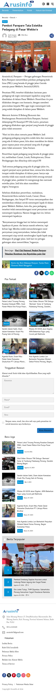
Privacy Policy (7, 656)
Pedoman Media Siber (10, 652)
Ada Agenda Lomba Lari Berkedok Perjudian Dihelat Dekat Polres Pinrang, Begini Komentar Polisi (40, 359)
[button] (43, 4)
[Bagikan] (51, 35)
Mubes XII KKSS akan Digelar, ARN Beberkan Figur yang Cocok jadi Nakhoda (41, 332)
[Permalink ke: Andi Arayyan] (5, 35)
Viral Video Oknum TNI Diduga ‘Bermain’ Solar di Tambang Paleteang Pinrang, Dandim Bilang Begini (41, 304)
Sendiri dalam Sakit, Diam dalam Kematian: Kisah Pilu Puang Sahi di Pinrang (13, 332)
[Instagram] (23, 675)
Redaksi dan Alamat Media (12, 660)
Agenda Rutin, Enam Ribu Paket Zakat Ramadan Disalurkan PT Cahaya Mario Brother (13, 359)
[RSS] (28, 675)
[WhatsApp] (51, 273)
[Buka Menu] (47, 4)
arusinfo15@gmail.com (15, 632)
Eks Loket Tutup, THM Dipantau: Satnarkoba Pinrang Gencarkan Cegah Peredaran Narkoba (32, 591)
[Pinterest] (14, 675)
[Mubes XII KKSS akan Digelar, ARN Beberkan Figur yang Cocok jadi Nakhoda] (41, 319)
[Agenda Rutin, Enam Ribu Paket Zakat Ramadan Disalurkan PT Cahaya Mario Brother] (14, 346)
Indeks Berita (7, 643)
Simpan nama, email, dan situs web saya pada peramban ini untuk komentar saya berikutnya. (28, 422)
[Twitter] (41, 273)
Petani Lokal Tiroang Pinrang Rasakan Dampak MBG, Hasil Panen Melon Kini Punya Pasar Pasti (14, 304)
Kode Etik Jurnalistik (10, 647)
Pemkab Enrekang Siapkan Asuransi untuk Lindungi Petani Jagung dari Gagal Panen (30, 581)
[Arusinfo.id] (18, 4)
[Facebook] (36, 273)
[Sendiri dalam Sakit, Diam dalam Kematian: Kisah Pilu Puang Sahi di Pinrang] (14, 319)
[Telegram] (46, 273)
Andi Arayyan (12, 35)
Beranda (6, 296)
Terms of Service (8, 664)
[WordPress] (19, 675)
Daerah (5, 21)
